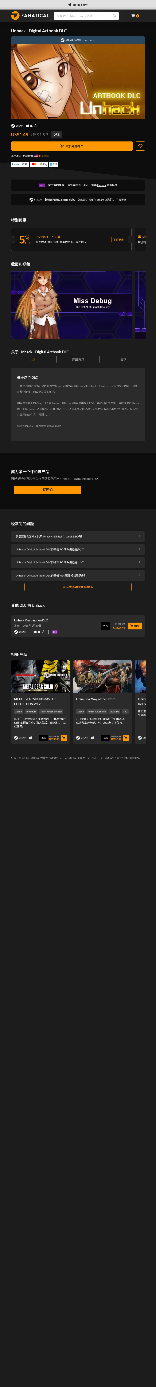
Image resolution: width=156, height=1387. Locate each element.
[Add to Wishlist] (140, 146)
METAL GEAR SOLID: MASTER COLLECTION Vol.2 (35, 701)
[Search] (114, 16)
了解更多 (121, 199)
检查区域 (44, 155)
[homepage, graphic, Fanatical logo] (30, 15)
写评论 (47, 490)
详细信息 (78, 359)
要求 (123, 359)
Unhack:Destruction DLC (31, 620)
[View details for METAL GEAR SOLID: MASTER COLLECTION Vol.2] (40, 676)
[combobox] (90, 16)
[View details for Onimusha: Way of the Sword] (102, 676)
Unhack (101, 185)
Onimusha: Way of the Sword (95, 699)
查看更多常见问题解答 (78, 587)
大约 (32, 359)
